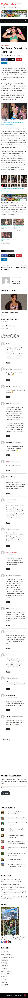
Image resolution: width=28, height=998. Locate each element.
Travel (2, 982)
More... (20, 940)
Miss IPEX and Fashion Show (9, 313)
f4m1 (8, 461)
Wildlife (3, 985)
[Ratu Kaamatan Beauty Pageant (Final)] (18, 222)
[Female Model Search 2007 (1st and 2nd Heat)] (6, 222)
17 (23, 55)
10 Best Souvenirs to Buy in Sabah (17, 818)
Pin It (19, 59)
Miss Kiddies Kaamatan (7, 326)
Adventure (4, 952)
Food (2, 963)
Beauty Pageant (5, 45)
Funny (2, 968)
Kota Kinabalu (9, 251)
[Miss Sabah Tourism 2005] (6, 235)
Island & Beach (5, 971)
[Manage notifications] (25, 995)
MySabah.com (11, 4)
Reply (8, 362)
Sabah (2, 979)
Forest (2, 965)
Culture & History (5, 957)
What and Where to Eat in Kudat (10, 884)
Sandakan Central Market (15, 859)
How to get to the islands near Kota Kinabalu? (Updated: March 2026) (17, 866)
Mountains (4, 974)
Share (5, 59)
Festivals (3, 960)
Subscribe (5, 793)
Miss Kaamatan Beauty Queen (9, 319)
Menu (4, 21)
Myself (3, 976)
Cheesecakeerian (11, 552)
